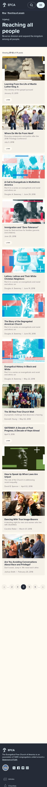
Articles (11, 779)
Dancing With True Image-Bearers (21, 519)
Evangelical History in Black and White (20, 368)
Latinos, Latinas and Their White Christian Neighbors (20, 278)
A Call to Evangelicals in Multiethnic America (22, 183)
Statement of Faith (9, 759)
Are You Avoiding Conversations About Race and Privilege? (20, 563)
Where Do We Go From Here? (18, 133)
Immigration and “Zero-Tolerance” (21, 227)
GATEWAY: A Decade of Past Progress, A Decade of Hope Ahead (22, 429)
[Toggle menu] (41, 5)
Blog (4, 13)
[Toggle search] (32, 5)
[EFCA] (4, 5)
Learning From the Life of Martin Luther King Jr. (20, 85)
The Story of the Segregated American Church (18, 323)
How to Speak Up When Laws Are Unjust (21, 476)
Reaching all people (16, 13)
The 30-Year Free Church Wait (19, 411)
